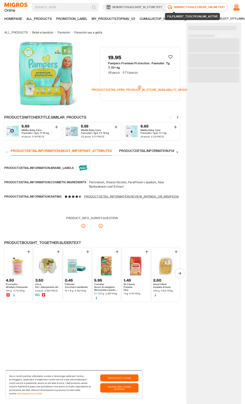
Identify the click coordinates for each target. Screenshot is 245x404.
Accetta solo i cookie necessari (119, 388)
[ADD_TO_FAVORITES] (170, 56)
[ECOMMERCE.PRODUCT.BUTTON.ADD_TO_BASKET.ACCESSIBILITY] (56, 127)
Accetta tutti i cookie (119, 378)
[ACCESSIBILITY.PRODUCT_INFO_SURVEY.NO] (100, 226)
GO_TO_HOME (16, 7)
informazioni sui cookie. (30, 393)
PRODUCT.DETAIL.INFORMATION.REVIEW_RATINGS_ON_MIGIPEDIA (131, 196)
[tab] (61, 152)
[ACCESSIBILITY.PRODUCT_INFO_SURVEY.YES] (83, 226)
